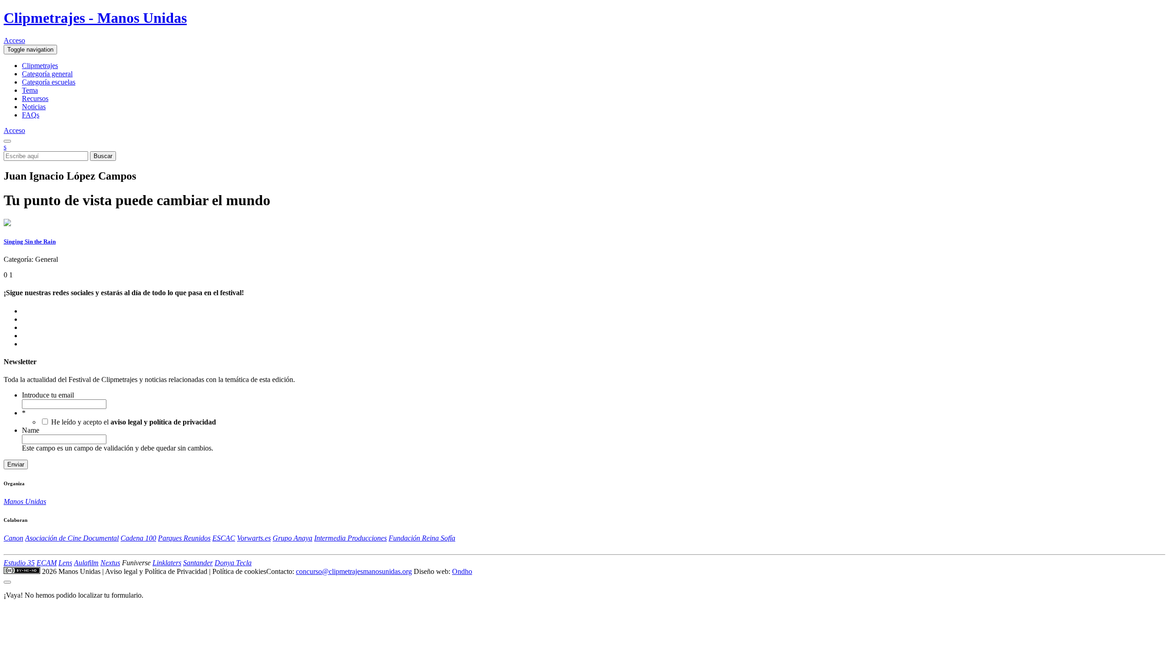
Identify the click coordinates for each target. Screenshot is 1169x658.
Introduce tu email (48, 395)
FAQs (30, 115)
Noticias (34, 107)
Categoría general (47, 74)
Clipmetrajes (40, 65)
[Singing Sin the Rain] (7, 224)
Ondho (462, 571)
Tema (30, 90)
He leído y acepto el (133, 422)
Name (30, 430)
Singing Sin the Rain (30, 241)
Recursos (35, 98)
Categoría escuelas (48, 82)
